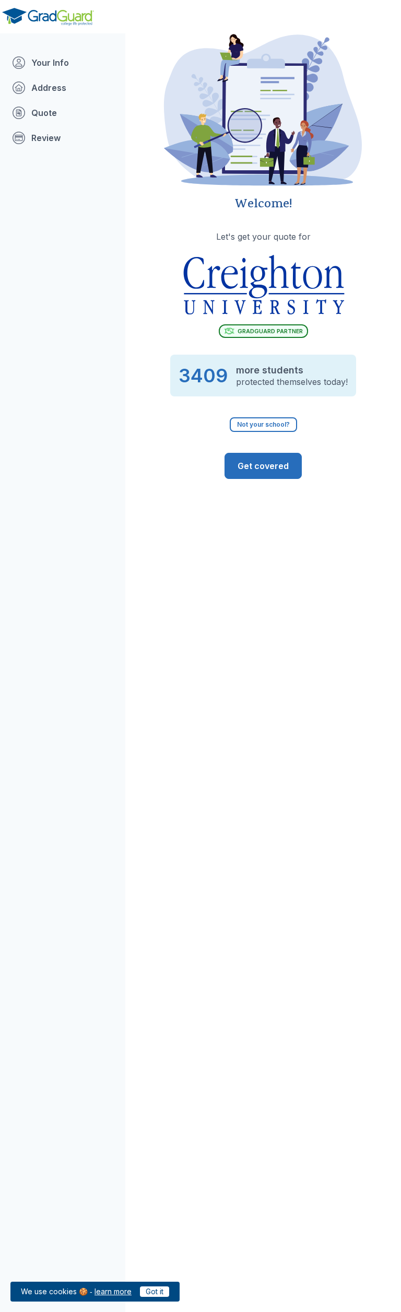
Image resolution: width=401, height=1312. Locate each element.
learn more (113, 1291)
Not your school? (263, 424)
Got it (154, 1291)
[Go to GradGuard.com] (48, 16)
